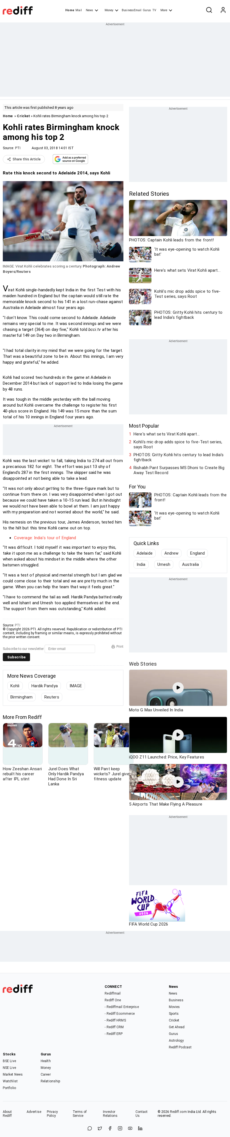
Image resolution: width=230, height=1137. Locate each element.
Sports (174, 1014)
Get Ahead (177, 1027)
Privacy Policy (52, 1114)
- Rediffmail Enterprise (122, 1007)
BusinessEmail (131, 10)
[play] (178, 687)
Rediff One (113, 1000)
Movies (174, 1007)
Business (176, 1000)
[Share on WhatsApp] (90, 1128)
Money (109, 10)
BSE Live (9, 1061)
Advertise (34, 1112)
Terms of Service (80, 1114)
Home (69, 10)
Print (119, 647)
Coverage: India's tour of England (45, 537)
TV (154, 10)
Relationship (50, 1081)
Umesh (164, 564)
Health (46, 1061)
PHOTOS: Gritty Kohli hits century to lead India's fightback (179, 457)
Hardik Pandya (44, 685)
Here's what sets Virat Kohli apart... (167, 434)
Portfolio (9, 1088)
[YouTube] (130, 1128)
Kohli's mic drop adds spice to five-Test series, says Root (178, 444)
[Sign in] (223, 10)
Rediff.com (178, 1112)
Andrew (171, 553)
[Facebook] (110, 1128)
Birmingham (21, 697)
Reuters (51, 697)
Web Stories (143, 664)
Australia (190, 564)
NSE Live (9, 1068)
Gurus (147, 10)
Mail (78, 10)
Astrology (176, 1041)
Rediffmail (113, 993)
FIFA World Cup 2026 (148, 924)
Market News (13, 1074)
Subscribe (16, 657)
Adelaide (145, 553)
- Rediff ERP (114, 1034)
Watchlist (10, 1081)
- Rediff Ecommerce (120, 1014)
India (141, 564)
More (163, 10)
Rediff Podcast (180, 1047)
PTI (17, 148)
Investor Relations (110, 1114)
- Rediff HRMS (115, 1020)
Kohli (15, 685)
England (197, 553)
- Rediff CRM (114, 1027)
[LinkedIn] (140, 1128)
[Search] (209, 10)
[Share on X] (100, 1128)
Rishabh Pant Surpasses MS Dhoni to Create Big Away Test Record (179, 470)
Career (46, 1074)
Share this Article (27, 159)
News (89, 10)
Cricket (23, 116)
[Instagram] (120, 1128)
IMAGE (76, 685)
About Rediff (7, 1114)
